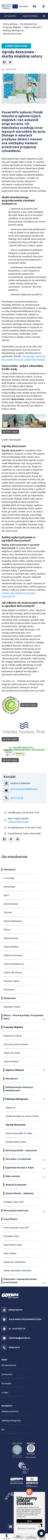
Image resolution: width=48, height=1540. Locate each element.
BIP (3, 1430)
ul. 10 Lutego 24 (16, 1328)
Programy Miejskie (12, 27)
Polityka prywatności (10, 1411)
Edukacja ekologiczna (13, 30)
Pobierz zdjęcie (11, 432)
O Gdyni (5, 1393)
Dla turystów (7, 1374)
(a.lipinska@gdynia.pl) (18, 821)
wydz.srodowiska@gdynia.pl (23, 790)
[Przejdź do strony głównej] (6, 6)
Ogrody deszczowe (12, 33)
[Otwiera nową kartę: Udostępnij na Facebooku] (4, 62)
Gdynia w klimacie (32, 27)
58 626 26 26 (13, 1347)
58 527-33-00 (16, 798)
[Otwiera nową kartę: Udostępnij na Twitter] (10, 62)
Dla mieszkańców (28, 24)
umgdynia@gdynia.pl (19, 1338)
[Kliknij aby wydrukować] (17, 839)
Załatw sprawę (30, 16)
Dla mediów (6, 1383)
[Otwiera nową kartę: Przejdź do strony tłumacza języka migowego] (34, 6)
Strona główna (10, 24)
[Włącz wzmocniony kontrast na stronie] (43, 6)
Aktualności (10, 16)
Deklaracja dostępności (11, 1421)
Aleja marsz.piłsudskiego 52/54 (24, 1319)
